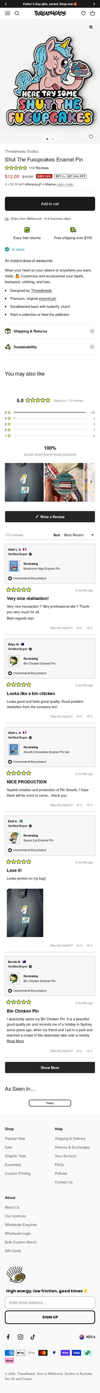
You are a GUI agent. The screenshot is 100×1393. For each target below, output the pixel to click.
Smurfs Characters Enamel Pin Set (46, 752)
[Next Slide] (91, 482)
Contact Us (64, 1181)
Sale (8, 1147)
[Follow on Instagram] (20, 1337)
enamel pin (47, 298)
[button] (50, 168)
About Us (12, 1207)
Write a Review (58, 518)
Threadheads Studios (22, 151)
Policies (61, 1173)
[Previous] (6, 3)
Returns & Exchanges (72, 1147)
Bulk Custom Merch (21, 1241)
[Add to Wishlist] (91, 136)
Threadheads (41, 290)
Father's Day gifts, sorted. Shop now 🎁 (50, 4)
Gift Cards (13, 1250)
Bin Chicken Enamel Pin (40, 663)
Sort (57, 534)
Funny (50, 1103)
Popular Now (15, 1138)
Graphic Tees (15, 1155)
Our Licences (15, 1215)
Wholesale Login (18, 1233)
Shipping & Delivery (70, 1138)
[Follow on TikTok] (33, 1337)
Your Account (65, 1155)
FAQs (59, 1164)
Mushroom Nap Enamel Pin (42, 568)
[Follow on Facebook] (8, 1337)
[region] (50, 482)
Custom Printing (17, 1173)
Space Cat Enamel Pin (38, 840)
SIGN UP (50, 1317)
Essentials (13, 1164)
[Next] (94, 3)
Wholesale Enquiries (21, 1224)
